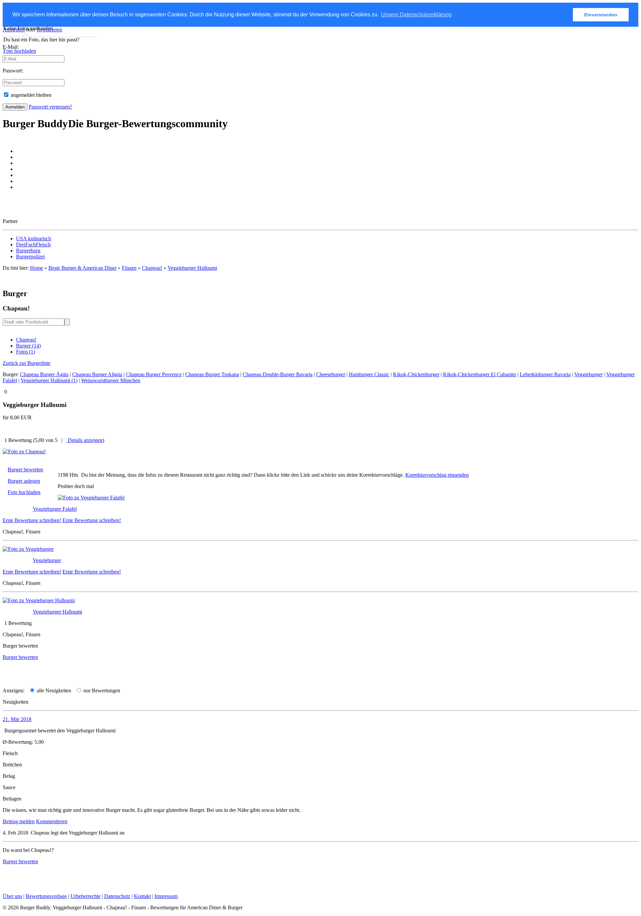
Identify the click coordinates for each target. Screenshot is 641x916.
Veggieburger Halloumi (192, 268)
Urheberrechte (85, 896)
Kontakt (142, 896)
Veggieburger (588, 374)
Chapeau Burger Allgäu (97, 374)
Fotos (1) (25, 352)
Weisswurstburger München (110, 380)
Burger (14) (28, 346)
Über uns (12, 896)
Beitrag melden (19, 821)
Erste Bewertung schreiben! (32, 520)
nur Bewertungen (101, 690)
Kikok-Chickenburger (416, 374)
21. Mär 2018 (17, 719)
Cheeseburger (330, 374)
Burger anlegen (24, 481)
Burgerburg (28, 250)
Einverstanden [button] (600, 14)
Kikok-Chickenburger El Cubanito (479, 374)
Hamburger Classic (369, 374)
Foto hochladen (19, 51)
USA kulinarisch (33, 238)
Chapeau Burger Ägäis (44, 374)
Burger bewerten (25, 469)
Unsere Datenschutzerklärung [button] (416, 14)
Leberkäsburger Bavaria (545, 374)
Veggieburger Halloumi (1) (49, 380)
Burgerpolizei (30, 256)
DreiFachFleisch (33, 244)
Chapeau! (26, 339)
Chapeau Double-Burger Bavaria (277, 374)
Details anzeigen (84, 440)
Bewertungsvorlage (46, 896)
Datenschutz (117, 896)
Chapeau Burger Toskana (212, 374)
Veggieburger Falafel (55, 509)
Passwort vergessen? (50, 106)
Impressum (166, 896)
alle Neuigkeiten (53, 690)
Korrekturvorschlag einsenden (437, 475)
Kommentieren (51, 821)
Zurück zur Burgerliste (26, 363)
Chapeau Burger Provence (154, 374)
